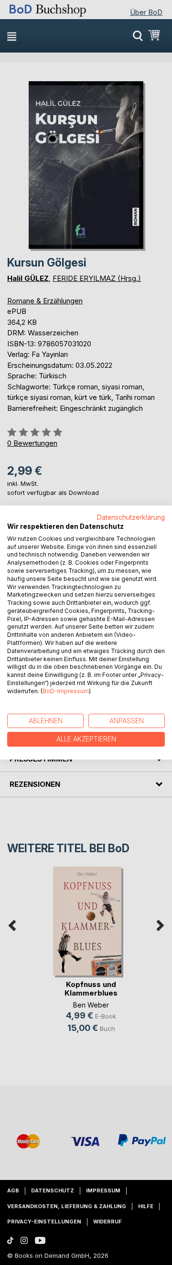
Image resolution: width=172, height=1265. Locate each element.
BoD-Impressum (66, 691)
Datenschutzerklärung (131, 517)
